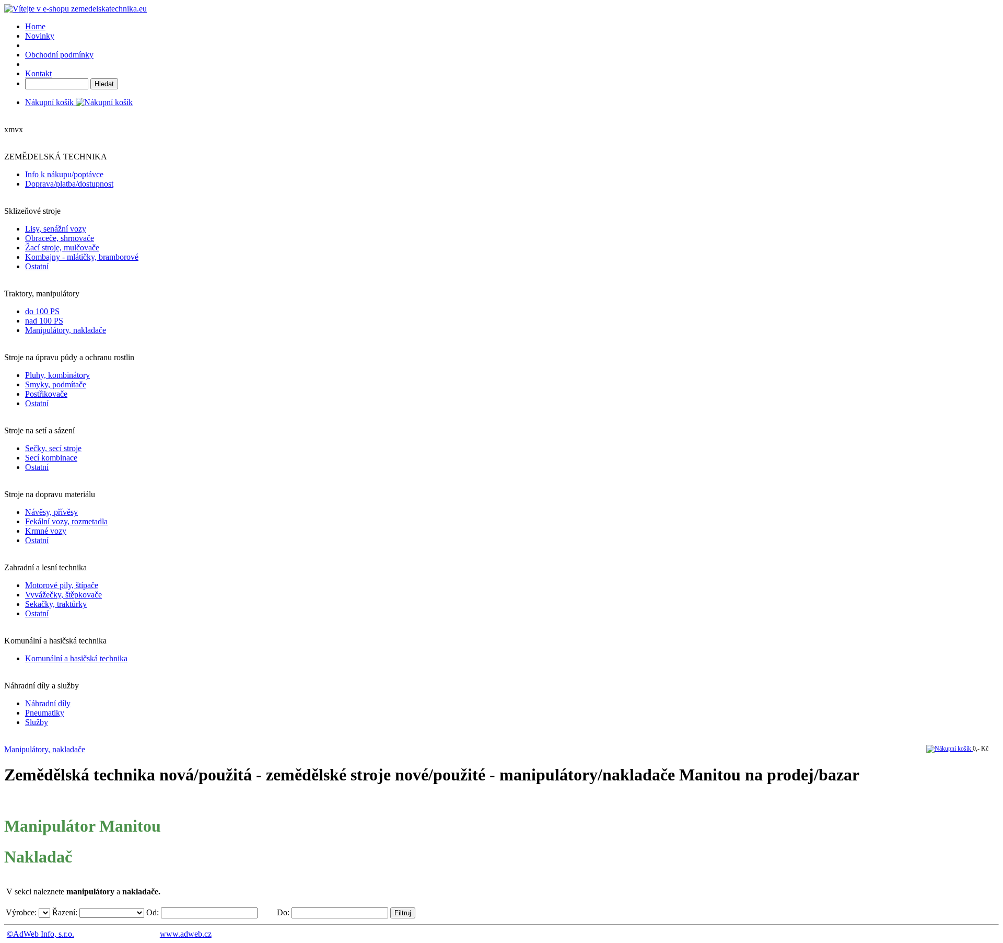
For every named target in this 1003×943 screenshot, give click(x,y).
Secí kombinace (51, 457)
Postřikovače (46, 393)
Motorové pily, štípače (61, 585)
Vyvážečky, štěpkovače (63, 594)
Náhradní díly (48, 703)
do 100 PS (42, 311)
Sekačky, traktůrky (56, 604)
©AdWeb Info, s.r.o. (40, 933)
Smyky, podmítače (55, 384)
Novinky (39, 35)
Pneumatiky (44, 712)
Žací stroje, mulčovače (62, 247)
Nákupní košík (50, 102)
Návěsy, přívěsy (51, 512)
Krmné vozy (45, 530)
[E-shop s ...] (75, 8)
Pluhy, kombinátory (57, 375)
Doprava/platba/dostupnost (69, 183)
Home (35, 26)
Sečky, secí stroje (53, 448)
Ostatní (37, 266)
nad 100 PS (44, 320)
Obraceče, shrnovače (59, 238)
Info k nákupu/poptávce (64, 174)
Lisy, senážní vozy (55, 228)
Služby (36, 722)
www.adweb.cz (186, 933)
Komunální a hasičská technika (76, 658)
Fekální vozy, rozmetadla (66, 521)
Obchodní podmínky (59, 54)
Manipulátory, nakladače (65, 330)
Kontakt (38, 73)
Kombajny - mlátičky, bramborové (81, 256)
